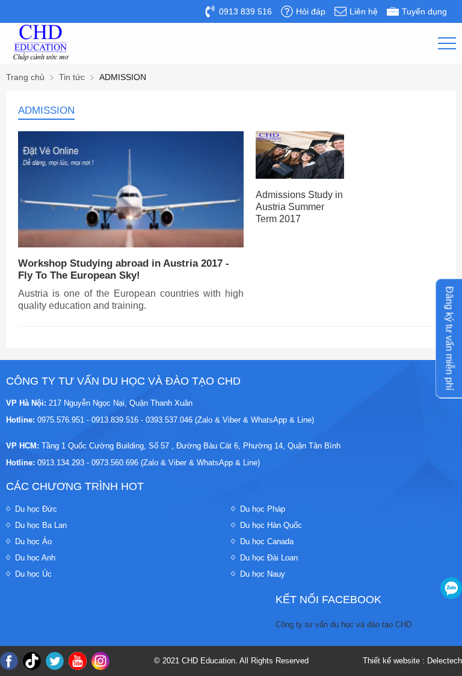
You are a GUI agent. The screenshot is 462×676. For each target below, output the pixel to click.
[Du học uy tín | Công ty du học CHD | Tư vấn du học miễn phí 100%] (41, 43)
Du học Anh (35, 557)
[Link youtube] (78, 661)
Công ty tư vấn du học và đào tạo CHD (343, 624)
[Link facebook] (9, 661)
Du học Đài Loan (269, 557)
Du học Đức (36, 508)
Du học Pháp (262, 508)
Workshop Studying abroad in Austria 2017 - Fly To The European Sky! (123, 269)
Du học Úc (33, 573)
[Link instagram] (100, 661)
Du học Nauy (262, 573)
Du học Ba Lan (41, 525)
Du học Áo (33, 541)
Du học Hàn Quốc (271, 525)
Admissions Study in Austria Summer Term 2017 (299, 207)
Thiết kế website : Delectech (412, 660)
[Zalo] (451, 588)
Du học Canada (267, 541)
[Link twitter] (55, 661)
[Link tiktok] (32, 661)
